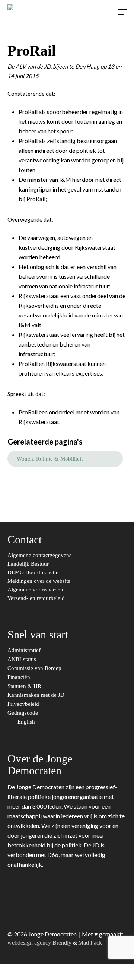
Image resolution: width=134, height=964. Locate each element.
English (26, 722)
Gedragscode (23, 713)
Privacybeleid (24, 704)
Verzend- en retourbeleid (36, 598)
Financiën (19, 677)
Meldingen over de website (38, 581)
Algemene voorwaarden (35, 589)
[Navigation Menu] (122, 12)
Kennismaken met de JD (36, 695)
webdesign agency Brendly (40, 942)
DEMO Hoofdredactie (32, 572)
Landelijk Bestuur (28, 564)
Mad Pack (90, 942)
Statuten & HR (25, 686)
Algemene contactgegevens (39, 555)
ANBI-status (22, 659)
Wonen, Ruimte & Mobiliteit (50, 459)
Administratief (24, 650)
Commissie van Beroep (35, 668)
